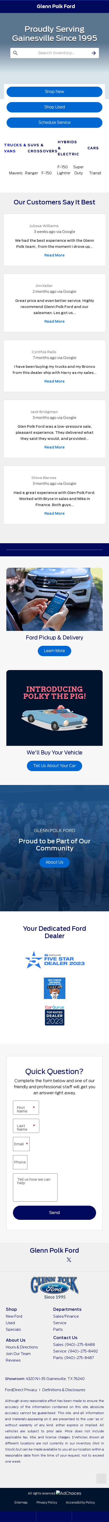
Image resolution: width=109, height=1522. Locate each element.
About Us (15, 1340)
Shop (11, 1309)
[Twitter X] (69, 1259)
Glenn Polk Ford (56, 6)
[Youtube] (54, 1259)
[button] (7, 7)
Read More (54, 255)
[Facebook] (40, 1259)
